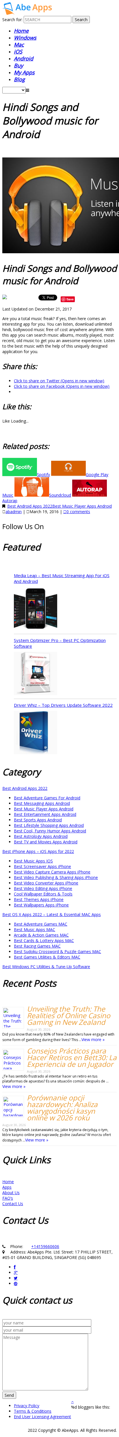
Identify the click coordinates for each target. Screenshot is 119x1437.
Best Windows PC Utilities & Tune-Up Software (46, 966)
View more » (93, 1039)
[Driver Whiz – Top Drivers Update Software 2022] (35, 733)
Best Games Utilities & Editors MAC (47, 957)
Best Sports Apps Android (38, 820)
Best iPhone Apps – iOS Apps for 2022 (38, 851)
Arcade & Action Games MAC (41, 935)
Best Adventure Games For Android (47, 798)
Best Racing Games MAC (37, 946)
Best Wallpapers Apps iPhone (41, 905)
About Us (11, 1192)
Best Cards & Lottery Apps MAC (44, 940)
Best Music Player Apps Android (82, 506)
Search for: (12, 19)
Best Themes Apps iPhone (39, 899)
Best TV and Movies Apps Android (45, 842)
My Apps (24, 72)
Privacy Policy (26, 1405)
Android (23, 58)
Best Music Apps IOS (33, 861)
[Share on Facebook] (5, 299)
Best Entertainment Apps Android (45, 814)
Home (21, 30)
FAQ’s (7, 1198)
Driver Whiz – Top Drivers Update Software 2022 (63, 705)
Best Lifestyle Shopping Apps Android (49, 825)
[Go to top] (72, 1401)
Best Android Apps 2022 (29, 506)
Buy (18, 65)
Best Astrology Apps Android (41, 836)
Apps (7, 1187)
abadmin (13, 511)
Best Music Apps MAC (34, 929)
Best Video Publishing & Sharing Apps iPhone (56, 877)
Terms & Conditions (32, 1411)
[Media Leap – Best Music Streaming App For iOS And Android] (35, 609)
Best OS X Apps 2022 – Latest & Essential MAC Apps (51, 914)
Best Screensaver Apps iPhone (42, 866)
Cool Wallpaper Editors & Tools (43, 894)
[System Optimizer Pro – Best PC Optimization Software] (35, 674)
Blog (19, 79)
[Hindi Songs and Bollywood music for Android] (27, 13)
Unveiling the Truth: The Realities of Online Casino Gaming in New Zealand (68, 1015)
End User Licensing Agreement (42, 1416)
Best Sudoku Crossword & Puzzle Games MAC (57, 951)
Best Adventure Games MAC (40, 924)
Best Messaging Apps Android (42, 803)
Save (70, 299)
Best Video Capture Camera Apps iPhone (52, 872)
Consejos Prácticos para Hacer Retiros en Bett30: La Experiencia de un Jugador (72, 1057)
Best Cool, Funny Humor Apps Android (50, 831)
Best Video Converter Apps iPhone (46, 883)
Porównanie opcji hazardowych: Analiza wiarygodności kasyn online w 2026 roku (62, 1107)
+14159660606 (45, 1246)
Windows (25, 37)
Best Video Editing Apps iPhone (43, 888)
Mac (19, 44)
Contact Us (12, 1203)
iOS (18, 51)
